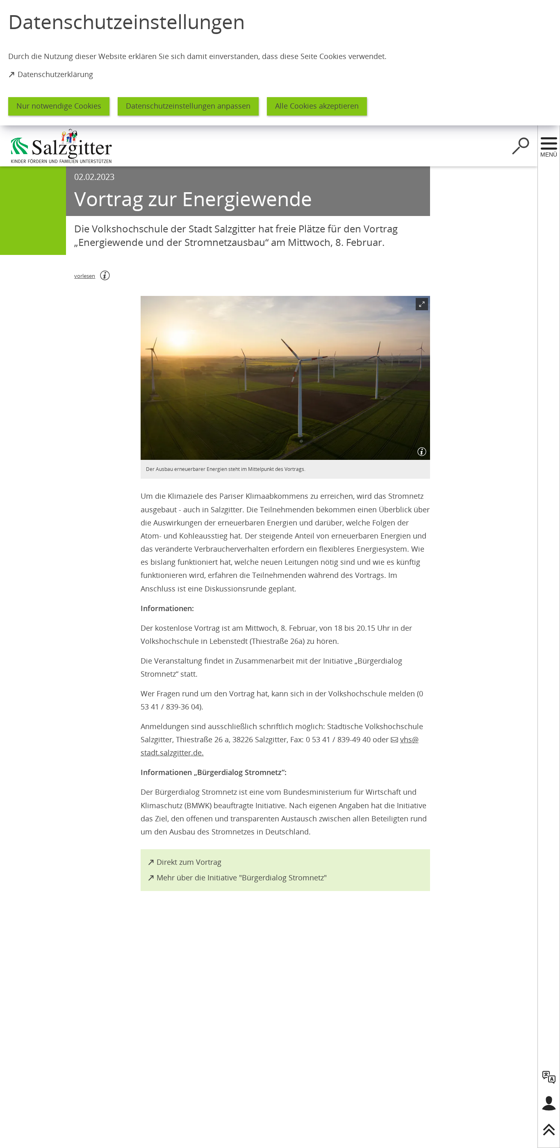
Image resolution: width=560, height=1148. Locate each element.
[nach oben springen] (549, 1129)
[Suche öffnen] (520, 146)
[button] (285, 378)
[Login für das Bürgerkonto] (549, 1103)
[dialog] (280, 62)
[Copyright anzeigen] (420, 450)
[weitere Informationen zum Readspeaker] (105, 275)
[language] (549, 1077)
